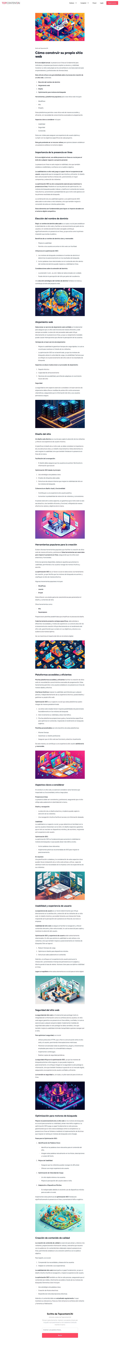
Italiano (71, 3)
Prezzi (94, 3)
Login (101, 3)
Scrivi (60, 1335)
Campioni (83, 3)
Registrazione (112, 3)
